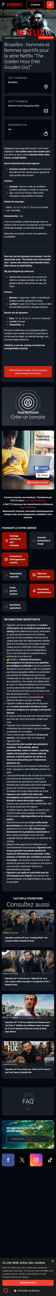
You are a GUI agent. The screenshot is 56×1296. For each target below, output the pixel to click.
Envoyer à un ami (39, 482)
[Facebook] (8, 1160)
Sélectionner (17, 1139)
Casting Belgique (46, 37)
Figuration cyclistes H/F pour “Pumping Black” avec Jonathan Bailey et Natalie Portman (26, 939)
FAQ (28, 1101)
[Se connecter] (50, 5)
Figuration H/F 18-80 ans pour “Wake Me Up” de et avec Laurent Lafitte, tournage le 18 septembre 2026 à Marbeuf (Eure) (27, 981)
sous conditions (28, 507)
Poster (44, 475)
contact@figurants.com (40, 694)
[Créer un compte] (28, 406)
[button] (28, 1290)
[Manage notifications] (5, 1290)
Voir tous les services (35, 500)
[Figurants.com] (14, 5)
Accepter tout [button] (28, 1282)
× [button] (52, 1261)
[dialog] (28, 1277)
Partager (43, 468)
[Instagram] (36, 1160)
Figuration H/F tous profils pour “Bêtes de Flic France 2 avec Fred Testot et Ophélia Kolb (28, 1071)
